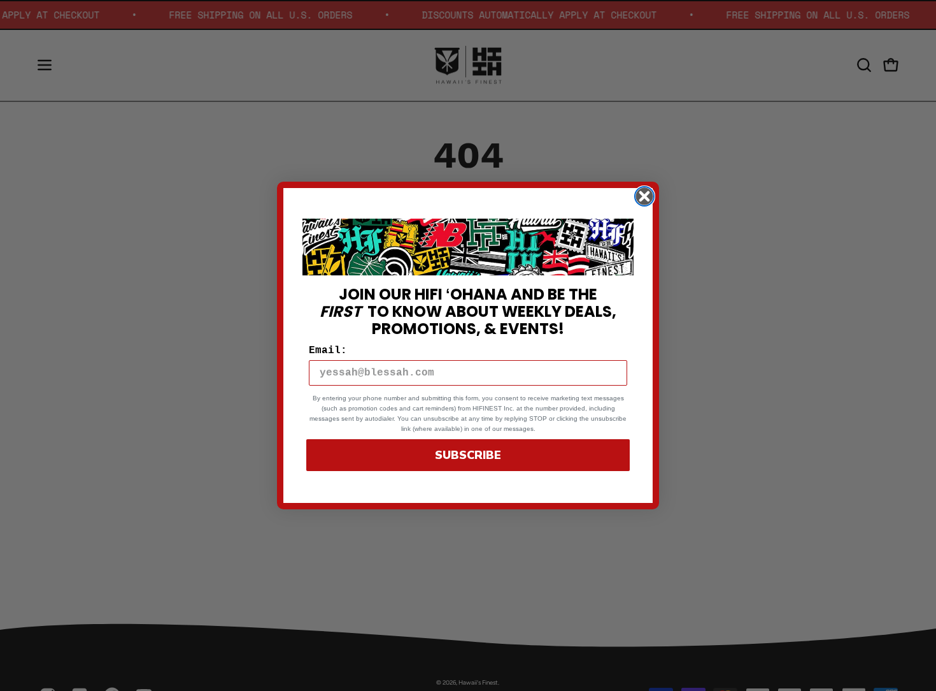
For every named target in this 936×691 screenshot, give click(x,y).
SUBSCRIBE (468, 455)
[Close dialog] (644, 196)
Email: (328, 350)
